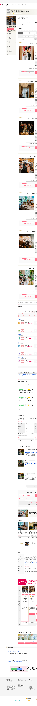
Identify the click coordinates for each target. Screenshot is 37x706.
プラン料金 (8, 42)
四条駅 (17, 661)
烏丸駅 (32, 562)
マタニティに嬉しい (34, 36)
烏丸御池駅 (26, 562)
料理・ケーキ (9, 47)
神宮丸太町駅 (27, 564)
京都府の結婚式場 (9, 651)
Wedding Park (29, 704)
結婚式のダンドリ (27, 4)
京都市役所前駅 (20, 661)
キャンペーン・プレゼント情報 (32, 685)
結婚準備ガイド (20, 684)
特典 (7, 45)
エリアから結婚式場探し (10, 680)
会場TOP (8, 54)
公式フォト (9, 34)
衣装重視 (19, 334)
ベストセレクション (21, 357)
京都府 (18, 10)
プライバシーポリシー (31, 686)
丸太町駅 (14, 661)
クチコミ (9, 33)
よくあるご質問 (9, 51)
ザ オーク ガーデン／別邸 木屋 (21, 641)
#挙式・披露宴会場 (33, 535)
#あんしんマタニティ (26, 537)
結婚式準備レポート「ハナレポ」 (22, 680)
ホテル (12, 10)
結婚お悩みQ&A (20, 686)
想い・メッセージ (9, 50)
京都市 (21, 10)
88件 (18, 13)
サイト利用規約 (30, 687)
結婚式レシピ (20, 4)
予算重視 (19, 319)
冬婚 (30, 36)
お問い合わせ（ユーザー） (31, 689)
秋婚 (28, 36)
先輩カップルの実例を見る (11, 30)
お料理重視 (24, 374)
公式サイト (24, 594)
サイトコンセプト (30, 680)
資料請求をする (29, 498)
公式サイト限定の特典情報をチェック (32, 613)
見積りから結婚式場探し (10, 687)
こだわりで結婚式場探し (10, 685)
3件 (20, 13)
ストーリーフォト (9, 37)
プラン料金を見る (10, 31)
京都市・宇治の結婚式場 (16, 651)
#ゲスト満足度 (20, 537)
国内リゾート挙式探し (9, 681)
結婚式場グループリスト (10, 689)
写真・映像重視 (20, 342)
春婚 (23, 36)
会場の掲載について (30, 688)
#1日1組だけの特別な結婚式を (24, 535)
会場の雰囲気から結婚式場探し (11, 686)
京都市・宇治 (15, 10)
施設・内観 (8, 46)
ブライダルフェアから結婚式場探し (11, 688)
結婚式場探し (14, 4)
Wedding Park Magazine (21, 685)
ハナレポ (10, 38)
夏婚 (25, 36)
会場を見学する (22, 498)
